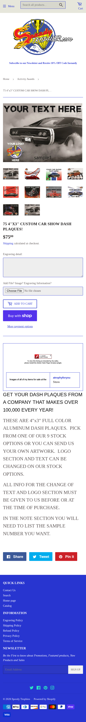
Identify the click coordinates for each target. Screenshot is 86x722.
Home (6, 78)
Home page (9, 600)
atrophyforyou (61, 377)
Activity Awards (25, 78)
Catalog (7, 605)
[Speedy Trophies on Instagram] (52, 688)
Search (7, 595)
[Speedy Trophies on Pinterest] (45, 688)
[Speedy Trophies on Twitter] (32, 688)
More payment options (20, 326)
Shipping (8, 243)
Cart (80, 8)
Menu (11, 6)
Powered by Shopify (45, 699)
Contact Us (9, 590)
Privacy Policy (11, 635)
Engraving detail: (13, 254)
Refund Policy (11, 630)
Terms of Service (12, 641)
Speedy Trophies (21, 699)
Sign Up (75, 669)
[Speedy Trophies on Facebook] (38, 688)
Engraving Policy (13, 620)
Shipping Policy (12, 625)
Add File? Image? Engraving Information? (27, 283)
